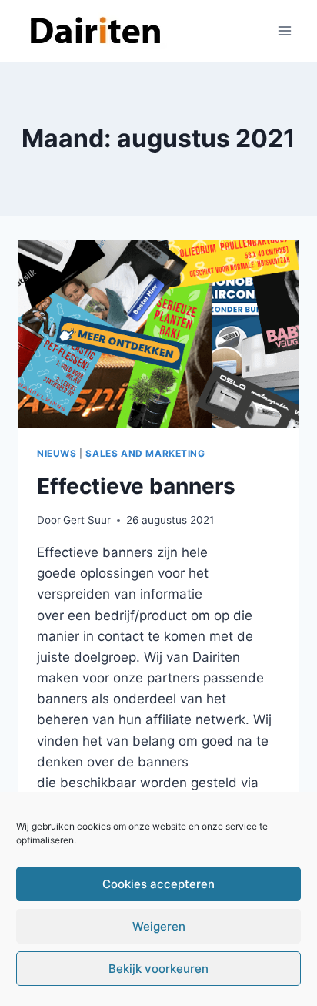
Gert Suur (87, 520)
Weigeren (158, 926)
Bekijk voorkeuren (158, 968)
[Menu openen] (284, 30)
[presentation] (158, 334)
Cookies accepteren (158, 884)
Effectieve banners (136, 486)
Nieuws (57, 453)
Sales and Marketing (145, 453)
